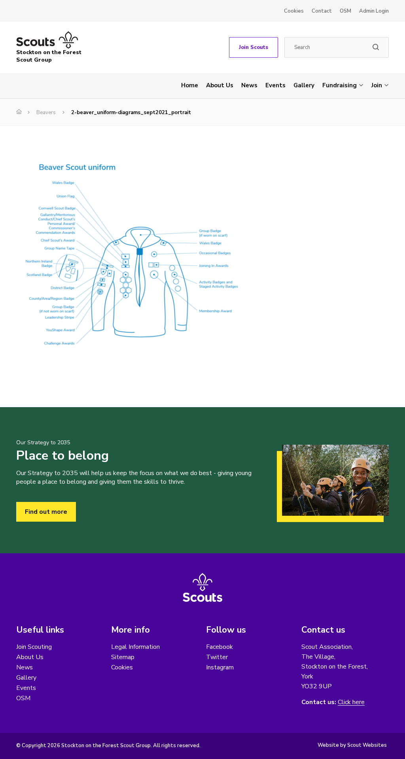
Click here (351, 702)
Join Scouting (34, 647)
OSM (345, 11)
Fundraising (339, 85)
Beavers (46, 112)
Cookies (294, 11)
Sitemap (122, 657)
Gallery (303, 85)
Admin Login (374, 11)
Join (376, 85)
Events (275, 85)
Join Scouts (253, 47)
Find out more (46, 511)
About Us (219, 85)
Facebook (219, 647)
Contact (322, 11)
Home (189, 85)
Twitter (217, 657)
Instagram (220, 667)
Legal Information (135, 647)
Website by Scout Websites (352, 745)
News (249, 85)
